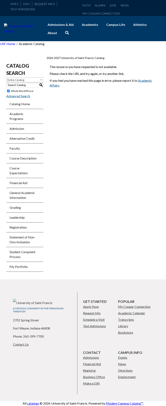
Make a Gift (91, 383)
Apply (14, 4)
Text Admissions (22, 9)
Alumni (100, 5)
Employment (127, 377)
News (125, 5)
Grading (15, 207)
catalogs (33, 403)
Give (113, 5)
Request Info (44, 4)
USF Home (7, 44)
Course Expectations (19, 170)
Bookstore (125, 332)
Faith (86, 5)
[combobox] (24, 79)
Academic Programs (16, 116)
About (52, 33)
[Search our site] (67, 33)
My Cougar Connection (101, 13)
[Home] (21, 31)
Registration (18, 227)
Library (123, 326)
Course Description (23, 158)
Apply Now (91, 306)
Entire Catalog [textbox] (15, 80)
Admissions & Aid (61, 24)
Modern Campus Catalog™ (124, 403)
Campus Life (115, 24)
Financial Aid (18, 183)
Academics (90, 24)
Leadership (17, 217)
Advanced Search (18, 96)
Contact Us (21, 344)
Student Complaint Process (22, 254)
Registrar (89, 370)
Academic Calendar (131, 313)
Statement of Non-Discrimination (22, 239)
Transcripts (126, 319)
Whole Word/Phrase (22, 90)
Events (122, 357)
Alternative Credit (22, 138)
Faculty (15, 148)
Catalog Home (20, 104)
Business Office (94, 377)
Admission (17, 128)
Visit (26, 4)
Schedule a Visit (94, 319)
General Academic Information (22, 195)
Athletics (140, 24)
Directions (125, 370)
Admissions (91, 357)
